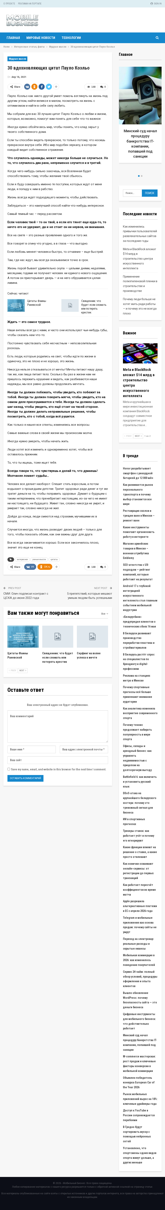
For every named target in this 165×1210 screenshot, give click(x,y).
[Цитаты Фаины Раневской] (16, 305)
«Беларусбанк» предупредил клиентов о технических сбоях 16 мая (139, 621)
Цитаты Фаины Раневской (36, 303)
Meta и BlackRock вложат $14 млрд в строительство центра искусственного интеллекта (139, 259)
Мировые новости (40, 38)
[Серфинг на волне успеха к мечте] (92, 636)
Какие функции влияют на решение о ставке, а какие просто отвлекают (140, 852)
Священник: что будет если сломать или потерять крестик (93, 306)
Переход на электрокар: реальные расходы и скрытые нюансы (138, 943)
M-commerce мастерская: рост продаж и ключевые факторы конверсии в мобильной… (140, 146)
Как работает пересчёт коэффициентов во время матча (139, 889)
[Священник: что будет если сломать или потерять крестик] (70, 305)
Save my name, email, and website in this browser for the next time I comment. (58, 769)
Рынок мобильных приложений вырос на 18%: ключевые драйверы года (140, 1098)
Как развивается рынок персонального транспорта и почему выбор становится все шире (138, 494)
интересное (22, 559)
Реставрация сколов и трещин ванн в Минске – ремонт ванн (139, 515)
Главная (13, 38)
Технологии (71, 38)
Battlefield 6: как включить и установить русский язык (140, 781)
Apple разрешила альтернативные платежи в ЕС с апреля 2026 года (140, 906)
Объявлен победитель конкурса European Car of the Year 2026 (139, 1082)
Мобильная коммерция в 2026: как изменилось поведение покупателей (139, 960)
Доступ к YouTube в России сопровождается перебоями (139, 1115)
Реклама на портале (29, 3)
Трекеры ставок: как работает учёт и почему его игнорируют (138, 835)
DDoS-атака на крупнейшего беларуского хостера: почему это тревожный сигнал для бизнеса (139, 803)
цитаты (54, 559)
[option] (140, 119)
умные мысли (39, 559)
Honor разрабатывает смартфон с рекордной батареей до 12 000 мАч (138, 473)
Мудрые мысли (17, 58)
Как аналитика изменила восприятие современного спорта (140, 713)
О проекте (9, 3)
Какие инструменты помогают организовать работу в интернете (138, 532)
